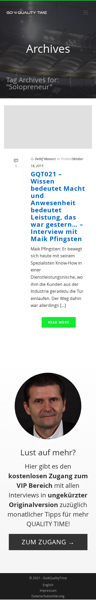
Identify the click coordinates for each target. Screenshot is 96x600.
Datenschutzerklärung (48, 596)
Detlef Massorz (45, 159)
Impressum (48, 590)
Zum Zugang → (48, 542)
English (48, 585)
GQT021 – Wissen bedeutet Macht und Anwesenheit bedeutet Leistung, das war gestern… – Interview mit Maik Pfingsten (58, 206)
